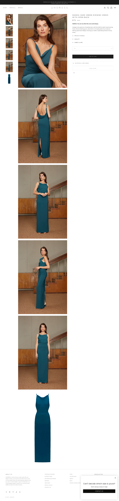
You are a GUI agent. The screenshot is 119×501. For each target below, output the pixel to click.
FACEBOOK (80, 270)
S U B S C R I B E (80, 258)
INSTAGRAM (73, 270)
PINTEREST (86, 270)
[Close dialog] (97, 228)
